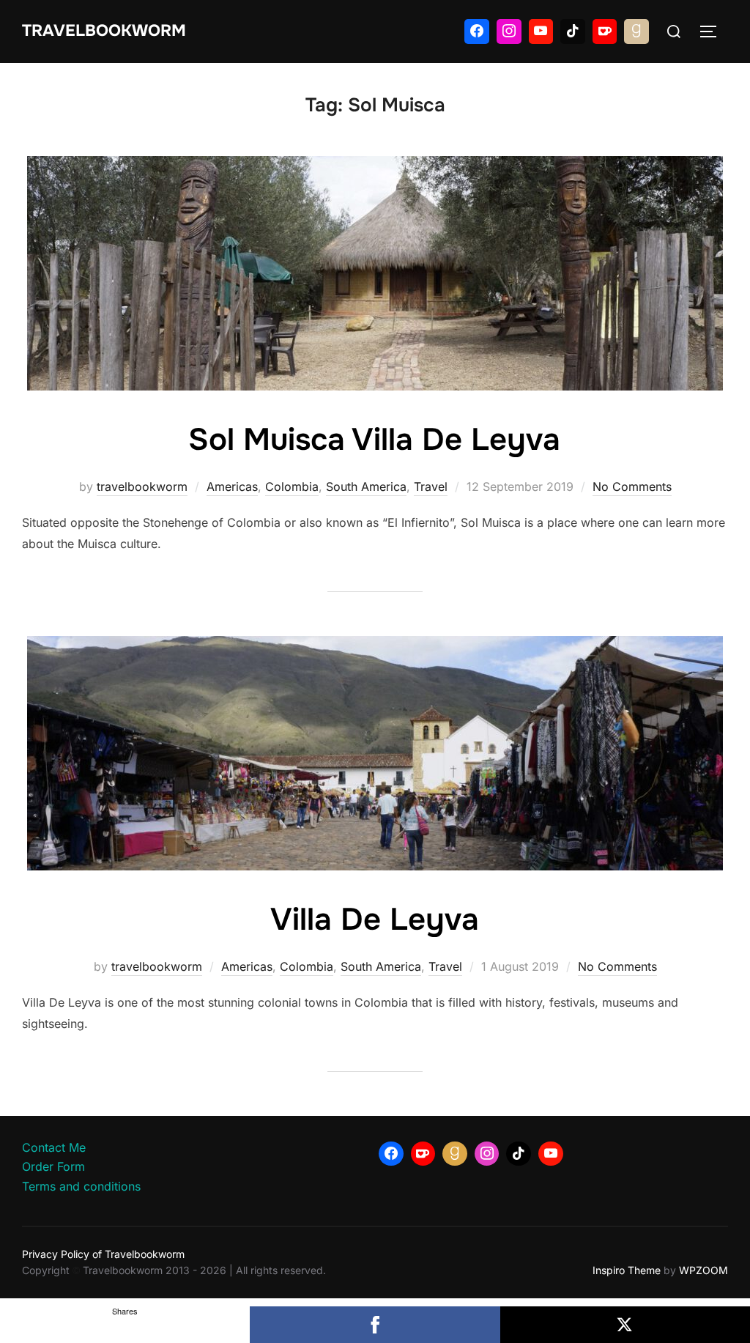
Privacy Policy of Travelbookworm (103, 1254)
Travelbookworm (104, 31)
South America (366, 486)
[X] (625, 1324)
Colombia (292, 486)
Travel (431, 486)
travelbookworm (142, 486)
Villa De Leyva (374, 919)
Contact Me (54, 1147)
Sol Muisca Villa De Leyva (374, 439)
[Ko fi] (605, 31)
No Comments (632, 486)
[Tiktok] (573, 31)
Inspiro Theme (627, 1270)
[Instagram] (509, 31)
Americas (232, 486)
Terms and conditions (81, 1186)
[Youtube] (541, 31)
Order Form (53, 1166)
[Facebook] (477, 31)
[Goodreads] (636, 31)
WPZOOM (703, 1270)
